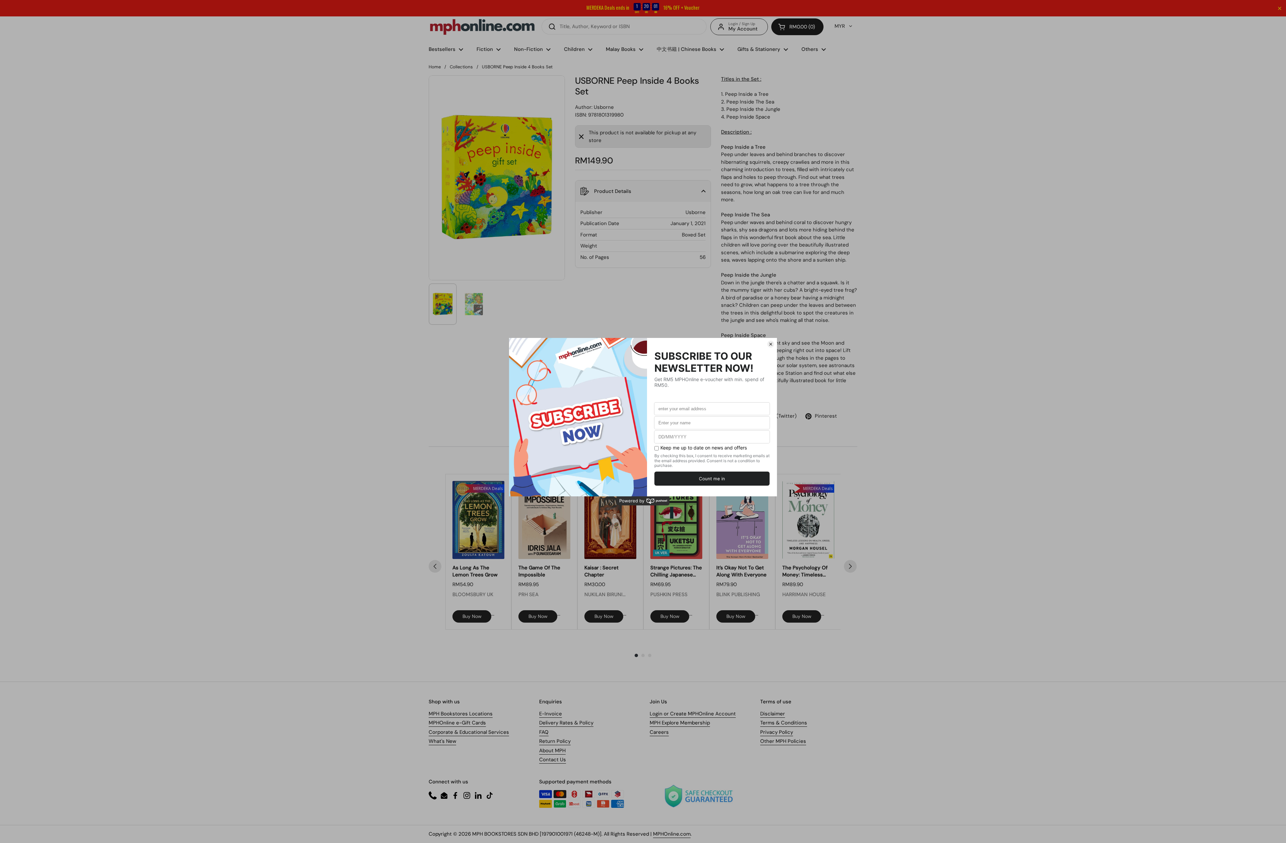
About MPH (552, 750)
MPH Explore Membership (680, 722)
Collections (461, 67)
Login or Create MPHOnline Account (693, 713)
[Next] (850, 566)
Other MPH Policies (783, 741)
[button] (797, 26)
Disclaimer (772, 713)
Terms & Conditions (783, 722)
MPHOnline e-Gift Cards (457, 722)
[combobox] (624, 26)
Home (435, 67)
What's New (442, 741)
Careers (659, 732)
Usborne (604, 107)
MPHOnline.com (672, 834)
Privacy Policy (776, 732)
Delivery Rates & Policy (566, 722)
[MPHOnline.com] (482, 27)
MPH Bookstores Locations (461, 713)
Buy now (472, 616)
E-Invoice (550, 713)
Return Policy (555, 741)
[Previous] (435, 566)
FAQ (544, 732)
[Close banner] (1280, 8)
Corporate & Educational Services (469, 732)
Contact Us (552, 759)
